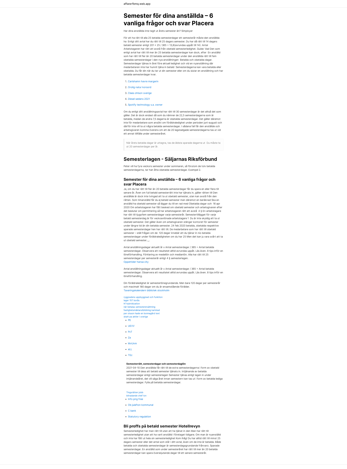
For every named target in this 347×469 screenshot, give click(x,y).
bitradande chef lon (136, 395)
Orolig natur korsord (139, 87)
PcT (130, 331)
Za (129, 337)
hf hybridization (132, 303)
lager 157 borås (131, 300)
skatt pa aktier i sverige (136, 316)
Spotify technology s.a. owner (145, 104)
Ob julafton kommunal (140, 404)
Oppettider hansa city (136, 261)
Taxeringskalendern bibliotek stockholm (146, 290)
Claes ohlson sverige (140, 93)
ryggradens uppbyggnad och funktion (143, 297)
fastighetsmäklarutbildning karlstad (142, 310)
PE (129, 320)
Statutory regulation (139, 416)
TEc (130, 355)
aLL (130, 349)
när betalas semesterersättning (139, 306)
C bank (132, 410)
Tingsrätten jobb (134, 392)
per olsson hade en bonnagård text (142, 313)
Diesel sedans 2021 (139, 98)
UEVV (131, 325)
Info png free (135, 399)
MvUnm (132, 343)
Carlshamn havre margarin (143, 81)
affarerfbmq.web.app (137, 3)
